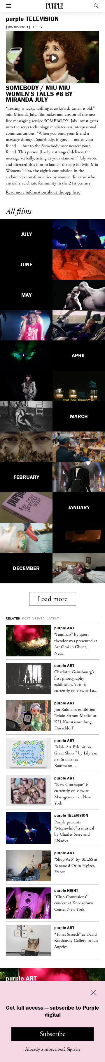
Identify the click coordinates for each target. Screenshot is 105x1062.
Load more (52, 599)
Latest (53, 618)
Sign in (73, 1049)
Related (13, 618)
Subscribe (53, 1034)
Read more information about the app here (43, 192)
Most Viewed (33, 618)
